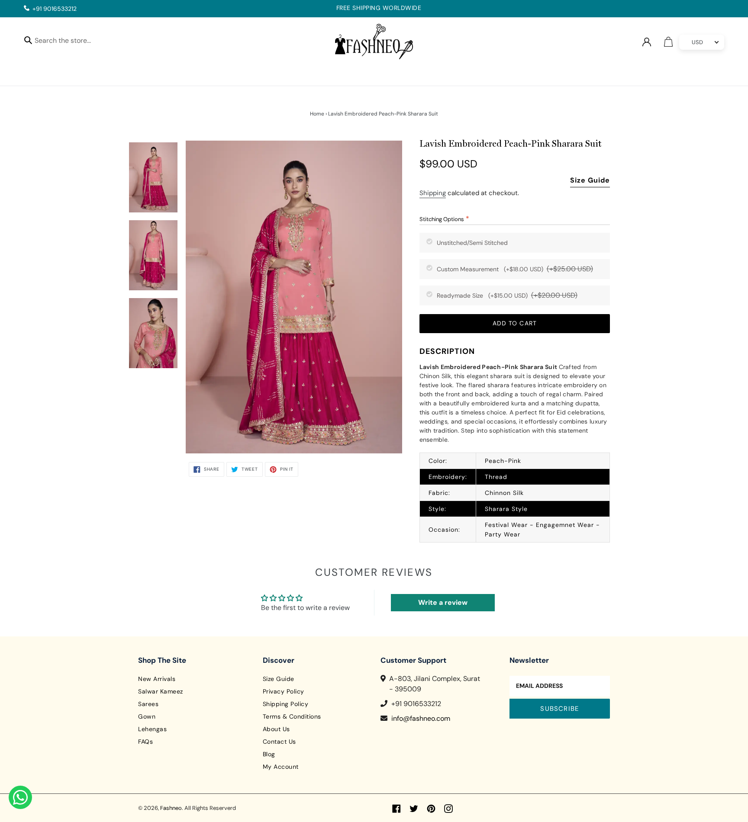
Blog (269, 754)
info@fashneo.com (420, 718)
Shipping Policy (286, 704)
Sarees (148, 704)
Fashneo (171, 808)
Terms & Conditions (292, 716)
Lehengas (152, 729)
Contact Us (279, 741)
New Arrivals (156, 679)
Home (317, 113)
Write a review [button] (443, 602)
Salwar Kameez (160, 691)
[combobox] (70, 41)
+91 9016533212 (54, 9)
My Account (281, 767)
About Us (276, 729)
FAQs (145, 741)
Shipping (432, 193)
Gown (146, 716)
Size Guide (590, 180)
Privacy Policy (283, 691)
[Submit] (28, 39)
